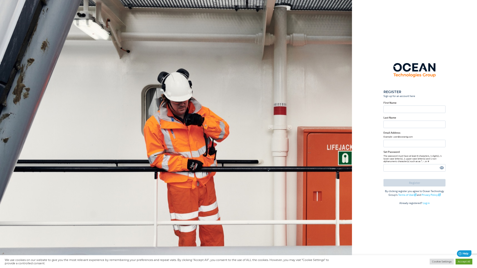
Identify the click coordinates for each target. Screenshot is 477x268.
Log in (426, 203)
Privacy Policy (430, 195)
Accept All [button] (464, 261)
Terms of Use (406, 195)
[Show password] (442, 168)
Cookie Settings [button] (441, 261)
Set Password (412, 156)
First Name (390, 102)
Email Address (398, 134)
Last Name (389, 117)
